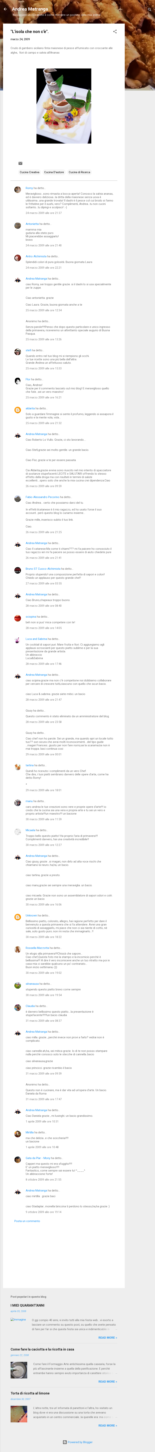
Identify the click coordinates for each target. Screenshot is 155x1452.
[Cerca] (149, 10)
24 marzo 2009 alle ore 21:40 (44, 245)
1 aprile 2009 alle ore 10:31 (42, 1121)
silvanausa (32, 983)
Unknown (31, 915)
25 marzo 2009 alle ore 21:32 (44, 423)
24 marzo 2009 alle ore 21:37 (44, 213)
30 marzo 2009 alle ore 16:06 (44, 904)
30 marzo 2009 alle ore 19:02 (44, 973)
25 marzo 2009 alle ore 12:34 (44, 310)
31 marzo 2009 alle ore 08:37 (44, 1020)
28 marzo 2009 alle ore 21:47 (44, 699)
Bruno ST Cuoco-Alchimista (43, 568)
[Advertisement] (140, 80)
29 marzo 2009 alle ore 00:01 (44, 754)
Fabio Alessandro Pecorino (42, 497)
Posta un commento (27, 1221)
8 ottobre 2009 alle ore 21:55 (43, 1179)
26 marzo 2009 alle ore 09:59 (44, 486)
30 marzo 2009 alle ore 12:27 (44, 845)
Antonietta (32, 224)
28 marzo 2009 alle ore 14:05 (44, 628)
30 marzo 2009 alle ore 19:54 (44, 995)
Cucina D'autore (54, 172)
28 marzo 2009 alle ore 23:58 (44, 722)
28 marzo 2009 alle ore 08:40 (44, 605)
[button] (115, 32)
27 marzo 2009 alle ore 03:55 (44, 583)
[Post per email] (20, 164)
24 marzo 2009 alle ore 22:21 (44, 267)
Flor (28, 379)
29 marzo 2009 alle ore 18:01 (44, 790)
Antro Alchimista (36, 256)
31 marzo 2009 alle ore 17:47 (44, 1099)
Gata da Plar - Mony (38, 1158)
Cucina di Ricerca (79, 172)
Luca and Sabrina (36, 639)
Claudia (30, 1006)
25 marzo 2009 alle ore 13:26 (44, 339)
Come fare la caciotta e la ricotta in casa (42, 1349)
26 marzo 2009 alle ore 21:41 (44, 558)
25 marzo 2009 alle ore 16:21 (44, 397)
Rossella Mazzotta (37, 948)
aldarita (30, 408)
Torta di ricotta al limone (30, 1393)
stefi (28, 350)
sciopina (31, 616)
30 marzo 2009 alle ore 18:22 (44, 937)
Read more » (107, 1337)
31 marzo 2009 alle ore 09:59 (44, 1073)
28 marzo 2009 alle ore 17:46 (44, 664)
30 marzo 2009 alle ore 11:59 (44, 819)
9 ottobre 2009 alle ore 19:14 (43, 1212)
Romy (29, 188)
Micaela (30, 830)
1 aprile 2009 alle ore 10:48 (42, 1147)
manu (29, 801)
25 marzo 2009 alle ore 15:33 (44, 368)
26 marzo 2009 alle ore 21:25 (44, 532)
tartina (30, 765)
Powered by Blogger (80, 1442)
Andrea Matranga (30, 9)
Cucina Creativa (29, 172)
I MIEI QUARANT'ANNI (27, 1305)
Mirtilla (30, 1132)
